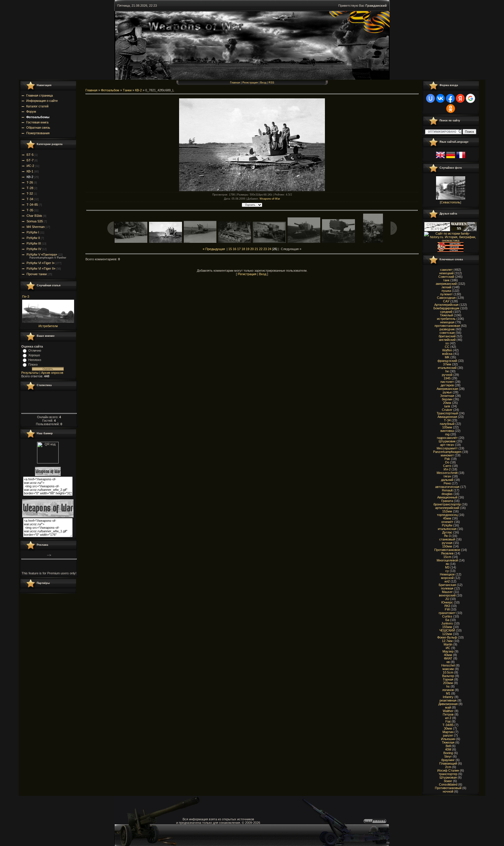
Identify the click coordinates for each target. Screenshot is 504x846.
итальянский (447, 367)
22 (260, 249)
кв (448, 662)
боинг (448, 781)
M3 (447, 567)
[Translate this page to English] (440, 158)
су (447, 571)
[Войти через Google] (470, 98)
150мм (447, 546)
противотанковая (447, 325)
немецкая (447, 322)
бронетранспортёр (447, 504)
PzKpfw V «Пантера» (42, 254)
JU (447, 599)
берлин (447, 399)
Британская (447, 585)
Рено (447, 483)
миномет (447, 455)
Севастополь (450, 202)
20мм (447, 402)
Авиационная (447, 416)
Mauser (447, 592)
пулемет (446, 294)
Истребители (48, 326)
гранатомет (447, 613)
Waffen (447, 350)
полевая (447, 588)
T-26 (30, 182)
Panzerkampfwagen (447, 451)
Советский (446, 276)
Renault (447, 490)
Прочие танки (37, 274)
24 (269, 249)
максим (448, 669)
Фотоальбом (110, 90)
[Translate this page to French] (461, 158)
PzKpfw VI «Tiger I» (41, 263)
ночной (448, 791)
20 (252, 249)
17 (239, 249)
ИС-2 (30, 166)
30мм (448, 728)
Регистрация (250, 82)
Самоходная (446, 297)
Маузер (448, 651)
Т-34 (30, 199)
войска (447, 353)
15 (230, 249)
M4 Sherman (36, 226)
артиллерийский (447, 508)
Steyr (448, 756)
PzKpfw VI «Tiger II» (41, 268)
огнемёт (447, 522)
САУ (446, 301)
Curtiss (447, 616)
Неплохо (34, 360)
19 (247, 249)
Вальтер (448, 676)
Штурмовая (448, 777)
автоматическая (447, 487)
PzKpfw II (33, 238)
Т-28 (30, 188)
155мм (447, 627)
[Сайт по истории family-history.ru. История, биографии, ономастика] (450, 240)
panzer (448, 735)
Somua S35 (35, 221)
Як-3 (447, 536)
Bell (448, 746)
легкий (446, 287)
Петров (448, 714)
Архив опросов (52, 372)
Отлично (34, 350)
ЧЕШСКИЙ (447, 630)
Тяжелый (446, 315)
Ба (447, 620)
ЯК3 (447, 606)
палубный (447, 423)
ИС (448, 648)
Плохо (33, 364)
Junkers (447, 623)
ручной (447, 374)
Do (447, 462)
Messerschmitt (447, 473)
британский (447, 336)
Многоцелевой (447, 560)
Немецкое (447, 574)
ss (447, 343)
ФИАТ (448, 658)
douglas (447, 494)
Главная (235, 82)
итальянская (447, 529)
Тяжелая (448, 742)
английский (447, 339)
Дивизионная (448, 704)
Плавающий (448, 763)
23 (265, 249)
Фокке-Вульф (447, 637)
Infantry (448, 697)
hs (448, 686)
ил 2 (448, 718)
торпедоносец (447, 515)
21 (256, 249)
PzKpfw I (33, 232)
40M (448, 749)
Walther (448, 711)
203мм (448, 683)
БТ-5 (30, 154)
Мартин (448, 732)
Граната (447, 501)
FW (447, 609)
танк (446, 280)
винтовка (447, 430)
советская (447, 332)
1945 (447, 378)
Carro (447, 466)
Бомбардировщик (446, 308)
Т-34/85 (448, 725)
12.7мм (447, 641)
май (448, 707)
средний (446, 311)
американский (446, 283)
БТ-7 (30, 160)
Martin (448, 644)
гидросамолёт (447, 437)
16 (234, 249)
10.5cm (448, 672)
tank (447, 406)
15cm (447, 557)
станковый (447, 539)
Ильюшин (448, 739)
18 (243, 249)
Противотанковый (448, 788)
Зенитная (447, 395)
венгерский (447, 595)
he (447, 371)
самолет (446, 269)
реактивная (448, 700)
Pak (447, 458)
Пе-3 (25, 296)
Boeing (448, 753)
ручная (447, 543)
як (447, 564)
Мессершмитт (447, 448)
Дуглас (447, 532)
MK (447, 357)
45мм (447, 518)
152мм (447, 511)
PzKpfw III (34, 243)
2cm (448, 767)
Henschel (448, 665)
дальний (447, 480)
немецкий (446, 273)
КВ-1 (30, 171)
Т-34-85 (32, 204)
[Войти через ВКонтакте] (440, 98)
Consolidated (448, 784)
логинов (448, 690)
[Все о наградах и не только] (450, 250)
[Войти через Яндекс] (460, 98)
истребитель (446, 318)
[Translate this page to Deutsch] (450, 158)
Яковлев (447, 553)
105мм (447, 427)
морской (447, 578)
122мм (447, 634)
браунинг (448, 760)
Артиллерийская (446, 304)
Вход (263, 82)
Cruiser (447, 409)
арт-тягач (447, 444)
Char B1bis (34, 215)
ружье (447, 392)
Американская (447, 388)
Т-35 (30, 210)
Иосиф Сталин (448, 770)
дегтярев (447, 385)
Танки (127, 90)
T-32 (30, 193)
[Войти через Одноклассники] (450, 108)
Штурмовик (447, 441)
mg (447, 434)
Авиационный (447, 497)
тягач (447, 476)
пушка (446, 290)
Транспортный (447, 413)
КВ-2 (30, 177)
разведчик (447, 329)
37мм (447, 364)
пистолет (447, 381)
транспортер (448, 774)
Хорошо (34, 355)
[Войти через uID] (430, 98)
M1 (448, 693)
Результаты (29, 372)
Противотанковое (447, 550)
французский (447, 360)
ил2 (447, 581)
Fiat (448, 721)
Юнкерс (447, 602)
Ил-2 (447, 469)
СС (447, 346)
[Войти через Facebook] (450, 98)
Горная (448, 679)
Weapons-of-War (270, 198)
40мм (448, 655)
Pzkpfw (447, 525)
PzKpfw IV (34, 249)
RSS (271, 82)
